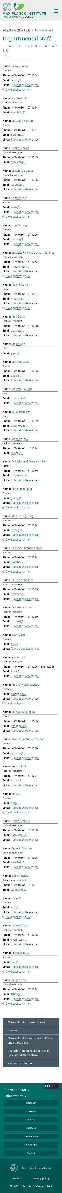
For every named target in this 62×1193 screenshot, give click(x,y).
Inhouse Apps (31, 1144)
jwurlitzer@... (19, 939)
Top (54, 1086)
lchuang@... (18, 239)
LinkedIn (31, 1111)
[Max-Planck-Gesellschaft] (16, 1168)
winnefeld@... (19, 889)
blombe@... (18, 562)
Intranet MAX (31, 1136)
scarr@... (16, 207)
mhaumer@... (19, 398)
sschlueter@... (19, 835)
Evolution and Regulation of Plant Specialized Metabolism (29, 1053)
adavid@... (17, 330)
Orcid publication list (18, 89)
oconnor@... (18, 753)
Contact (31, 1153)
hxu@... (15, 962)
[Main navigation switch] (55, 11)
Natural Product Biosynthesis (26, 1022)
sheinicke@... (19, 425)
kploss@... (17, 780)
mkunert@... (18, 621)
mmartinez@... (20, 266)
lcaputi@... (17, 184)
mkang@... (17, 530)
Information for (15, 1090)
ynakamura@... (20, 726)
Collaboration (13, 1096)
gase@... (16, 375)
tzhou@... (17, 994)
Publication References (25, 85)
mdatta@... (17, 298)
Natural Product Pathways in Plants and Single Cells (30, 1041)
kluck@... (16, 671)
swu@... (16, 907)
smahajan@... (19, 694)
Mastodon (31, 1103)
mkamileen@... (20, 475)
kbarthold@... (19, 112)
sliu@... (15, 644)
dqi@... (15, 803)
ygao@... (16, 353)
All (7, 50)
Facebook (31, 1128)
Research (13, 1030)
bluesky (31, 1119)
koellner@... (18, 594)
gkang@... (17, 498)
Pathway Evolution (20, 1063)
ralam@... (17, 80)
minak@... (17, 453)
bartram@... (18, 134)
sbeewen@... (18, 162)
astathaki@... (19, 862)
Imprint (17, 1178)
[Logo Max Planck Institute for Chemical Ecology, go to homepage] (24, 10)
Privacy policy (41, 1178)
